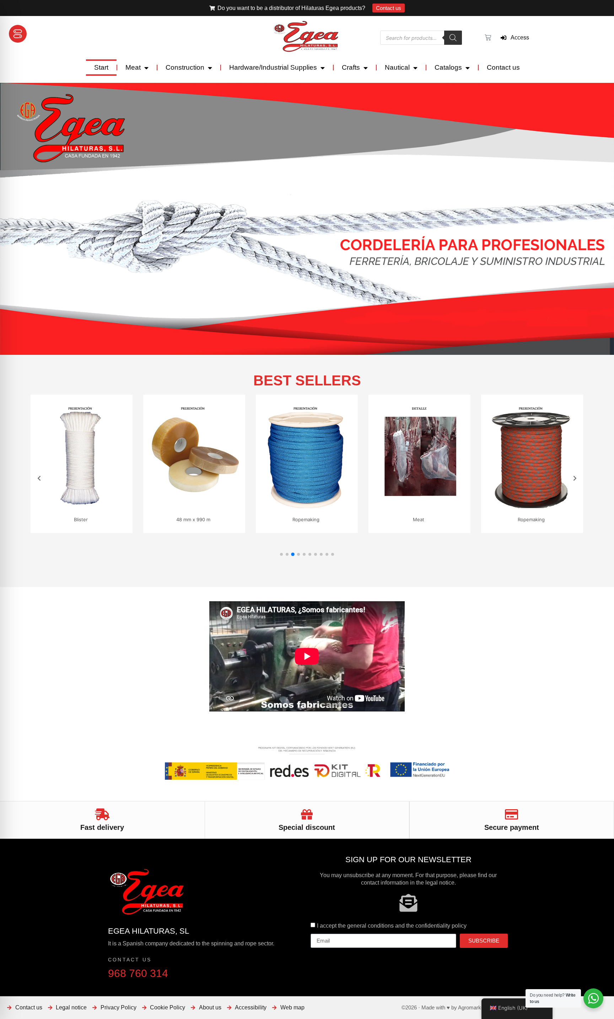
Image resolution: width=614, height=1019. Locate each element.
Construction (185, 67)
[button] (281, 554)
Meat (133, 67)
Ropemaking (202, 519)
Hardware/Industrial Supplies (273, 67)
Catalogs (448, 67)
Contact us (503, 67)
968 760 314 (138, 973)
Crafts (351, 67)
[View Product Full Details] (91, 506)
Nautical (397, 67)
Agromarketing (475, 1007)
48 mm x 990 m (90, 519)
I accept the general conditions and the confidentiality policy (392, 926)
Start (101, 67)
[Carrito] (487, 37)
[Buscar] (453, 38)
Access (517, 37)
